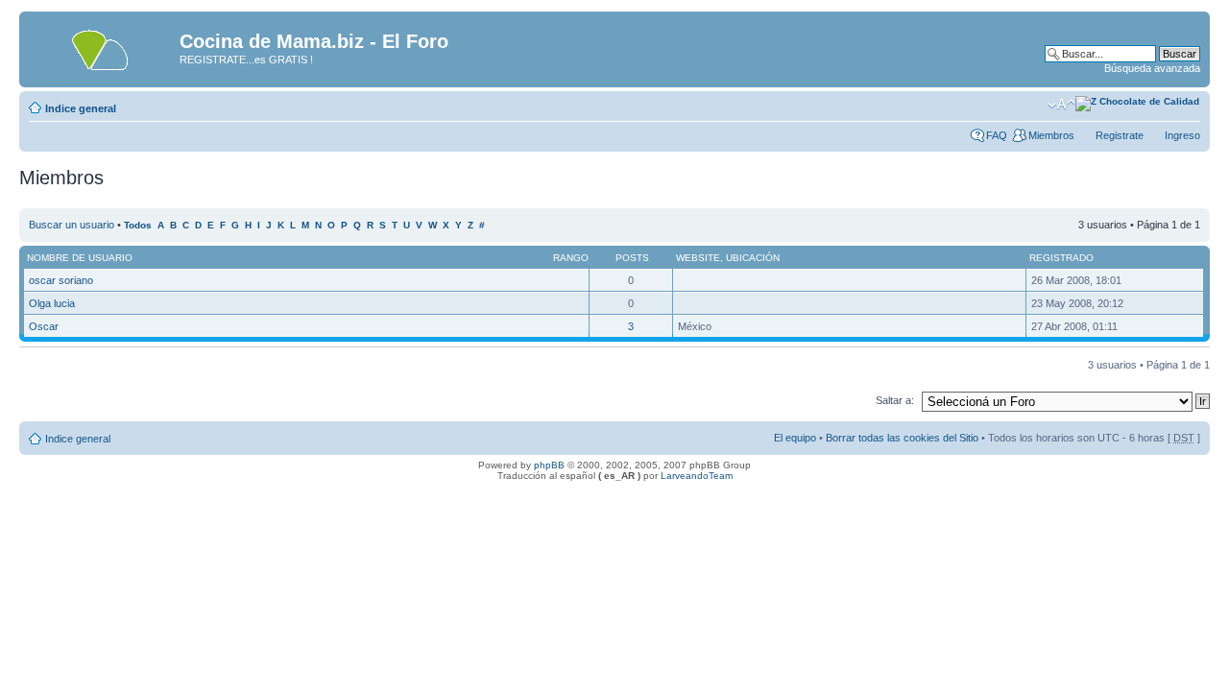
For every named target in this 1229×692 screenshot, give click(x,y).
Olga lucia (52, 303)
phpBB (549, 465)
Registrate (1120, 135)
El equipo (795, 437)
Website (698, 257)
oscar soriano (61, 280)
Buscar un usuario (71, 224)
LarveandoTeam (697, 475)
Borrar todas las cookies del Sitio (902, 437)
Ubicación (753, 257)
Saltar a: (895, 400)
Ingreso (1182, 135)
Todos (138, 225)
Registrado (1061, 257)
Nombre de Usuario (80, 257)
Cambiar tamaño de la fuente (1061, 104)
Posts (632, 257)
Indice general (80, 108)
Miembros (1051, 135)
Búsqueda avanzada (1152, 68)
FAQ (996, 135)
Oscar (44, 326)
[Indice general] (102, 47)
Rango (571, 257)
